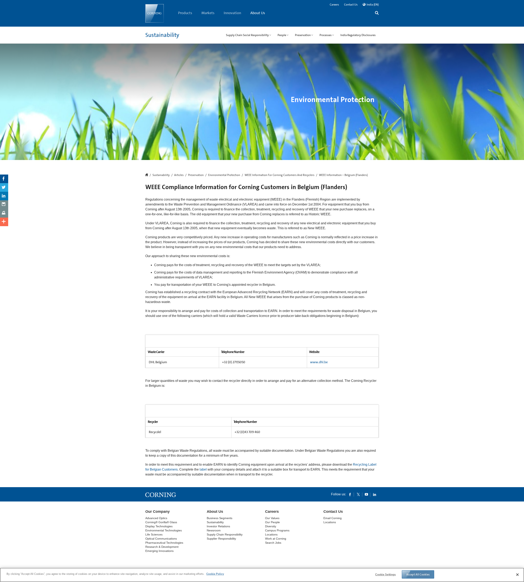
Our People (272, 522)
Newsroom (214, 530)
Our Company (157, 511)
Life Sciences (154, 534)
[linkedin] (375, 494)
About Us (257, 12)
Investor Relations (218, 526)
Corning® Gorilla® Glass (161, 522)
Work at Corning (275, 538)
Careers (334, 4)
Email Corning (332, 518)
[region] (262, 575)
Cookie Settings (385, 574)
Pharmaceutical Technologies (164, 542)
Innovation (232, 12)
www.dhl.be (319, 362)
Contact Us (351, 4)
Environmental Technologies (163, 530)
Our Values (272, 518)
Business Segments (219, 518)
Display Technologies (159, 526)
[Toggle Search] (377, 13)
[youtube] (366, 494)
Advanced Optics (156, 518)
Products (185, 12)
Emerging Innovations (159, 551)
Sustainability (162, 35)
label (203, 469)
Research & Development (161, 546)
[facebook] (350, 494)
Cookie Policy (215, 573)
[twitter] (358, 494)
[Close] (517, 574)
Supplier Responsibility (221, 538)
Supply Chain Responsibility (225, 534)
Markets (208, 12)
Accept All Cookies (418, 574)
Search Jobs (273, 542)
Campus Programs (277, 530)
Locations (271, 534)
